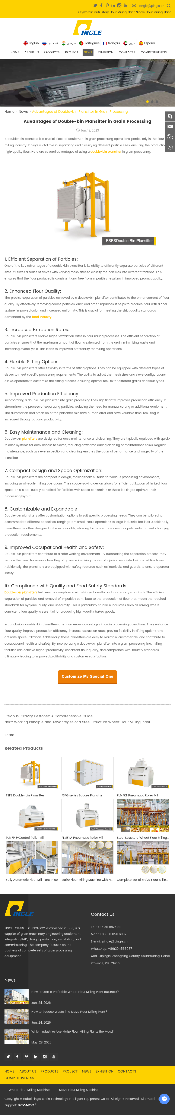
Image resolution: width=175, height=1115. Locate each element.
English (34, 43)
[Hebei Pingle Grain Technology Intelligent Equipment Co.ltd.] (87, 27)
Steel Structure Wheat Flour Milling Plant (143, 837)
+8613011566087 (120, 948)
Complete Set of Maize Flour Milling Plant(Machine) (143, 879)
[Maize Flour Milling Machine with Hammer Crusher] (87, 857)
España (149, 43)
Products (52, 52)
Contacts (127, 52)
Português (92, 43)
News (88, 52)
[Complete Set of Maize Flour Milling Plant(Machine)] (143, 857)
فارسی (71, 43)
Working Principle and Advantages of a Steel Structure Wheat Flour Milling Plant (82, 722)
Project (71, 52)
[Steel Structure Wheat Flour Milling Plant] (143, 815)
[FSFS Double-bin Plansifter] (32, 773)
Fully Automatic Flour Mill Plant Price (32, 879)
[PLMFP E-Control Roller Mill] (32, 815)
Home (14, 52)
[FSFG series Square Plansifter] (87, 773)
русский (53, 43)
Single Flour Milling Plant (153, 12)
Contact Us (103, 914)
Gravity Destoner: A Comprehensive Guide (57, 716)
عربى (132, 43)
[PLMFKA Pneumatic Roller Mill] (87, 815)
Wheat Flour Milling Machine (29, 1089)
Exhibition (105, 52)
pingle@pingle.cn (151, 5)
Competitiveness (154, 52)
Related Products (23, 748)
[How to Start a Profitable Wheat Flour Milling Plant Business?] (16, 996)
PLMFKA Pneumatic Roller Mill (82, 837)
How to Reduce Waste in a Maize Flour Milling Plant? (69, 1011)
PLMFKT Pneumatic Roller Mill (137, 795)
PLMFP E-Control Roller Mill (25, 837)
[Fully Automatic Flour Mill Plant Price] (32, 857)
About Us (32, 52)
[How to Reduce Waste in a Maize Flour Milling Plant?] (16, 1016)
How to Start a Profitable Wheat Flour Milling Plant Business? (75, 991)
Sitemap (147, 1098)
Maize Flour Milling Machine (79, 1089)
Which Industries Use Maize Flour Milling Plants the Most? (72, 1031)
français (114, 43)
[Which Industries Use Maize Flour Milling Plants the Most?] (16, 1036)
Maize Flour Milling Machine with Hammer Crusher (87, 879)
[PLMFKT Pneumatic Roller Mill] (143, 773)
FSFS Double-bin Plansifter (25, 795)
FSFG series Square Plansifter (82, 795)
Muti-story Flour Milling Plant (114, 12)
